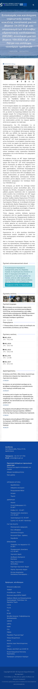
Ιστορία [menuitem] (13, 493)
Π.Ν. (8, 629)
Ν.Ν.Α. (9, 640)
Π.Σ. (8, 610)
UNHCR (9, 621)
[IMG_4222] (19, 299)
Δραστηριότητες (24, 51)
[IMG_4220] (12, 299)
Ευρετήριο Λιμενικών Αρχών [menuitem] (20, 566)
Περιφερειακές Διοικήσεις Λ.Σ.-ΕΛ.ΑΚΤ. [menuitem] (19, 514)
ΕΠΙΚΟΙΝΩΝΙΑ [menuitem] (11, 542)
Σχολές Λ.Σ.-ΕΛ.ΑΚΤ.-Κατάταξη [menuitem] (21, 520)
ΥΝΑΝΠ (9, 589)
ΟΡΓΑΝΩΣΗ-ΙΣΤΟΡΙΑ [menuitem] (13, 482)
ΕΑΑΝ (9, 626)
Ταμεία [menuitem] (13, 496)
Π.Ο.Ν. (9, 608)
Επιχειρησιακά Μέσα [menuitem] (17, 490)
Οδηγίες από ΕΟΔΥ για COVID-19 (17, 649)
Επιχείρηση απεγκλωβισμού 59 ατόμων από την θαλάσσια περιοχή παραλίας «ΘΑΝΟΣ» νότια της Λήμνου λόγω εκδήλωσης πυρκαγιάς (18, 411)
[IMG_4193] (25, 299)
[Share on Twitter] (17, 82)
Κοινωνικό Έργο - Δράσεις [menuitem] (19, 535)
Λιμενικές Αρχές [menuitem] (16, 554)
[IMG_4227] (32, 299)
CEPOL (9, 624)
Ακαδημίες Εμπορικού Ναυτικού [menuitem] (18, 558)
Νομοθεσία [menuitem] (14, 538)
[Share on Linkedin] (25, 82)
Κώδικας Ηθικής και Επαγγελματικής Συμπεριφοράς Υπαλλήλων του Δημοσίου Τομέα (19, 600)
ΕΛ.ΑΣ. (9, 613)
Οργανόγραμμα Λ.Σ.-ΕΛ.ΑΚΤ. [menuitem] (20, 518)
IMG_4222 (7, 349)
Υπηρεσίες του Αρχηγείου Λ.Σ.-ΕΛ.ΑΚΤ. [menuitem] (21, 545)
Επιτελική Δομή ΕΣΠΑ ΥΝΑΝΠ (16, 595)
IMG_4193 (7, 356)
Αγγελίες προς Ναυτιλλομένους (17, 643)
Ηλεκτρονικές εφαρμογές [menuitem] (19, 527)
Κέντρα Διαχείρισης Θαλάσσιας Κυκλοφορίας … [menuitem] (20, 573)
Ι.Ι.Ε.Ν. (9, 605)
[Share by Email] (29, 82)
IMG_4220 (7, 343)
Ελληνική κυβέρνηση (13, 587)
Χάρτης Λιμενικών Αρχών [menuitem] (19, 569)
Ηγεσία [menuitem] (13, 502)
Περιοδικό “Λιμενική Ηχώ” (15, 635)
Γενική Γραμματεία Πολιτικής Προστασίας (16, 653)
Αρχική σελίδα (14, 51)
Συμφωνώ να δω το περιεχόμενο (18, 285)
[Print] (33, 82)
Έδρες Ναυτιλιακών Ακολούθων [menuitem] (17, 563)
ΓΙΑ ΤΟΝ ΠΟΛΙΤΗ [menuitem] (12, 524)
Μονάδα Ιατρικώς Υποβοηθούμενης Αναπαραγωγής (18, 617)
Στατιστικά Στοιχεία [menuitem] (17, 532)
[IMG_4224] (6, 299)
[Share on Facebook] (21, 82)
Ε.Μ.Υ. (9, 646)
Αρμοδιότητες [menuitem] (15, 485)
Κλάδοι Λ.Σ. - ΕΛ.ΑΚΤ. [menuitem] (17, 510)
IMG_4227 (7, 362)
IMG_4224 (7, 337)
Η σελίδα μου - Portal (14, 592)
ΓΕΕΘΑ (9, 632)
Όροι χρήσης (11, 475)
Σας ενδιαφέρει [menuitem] (16, 530)
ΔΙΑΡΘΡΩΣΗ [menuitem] (11, 499)
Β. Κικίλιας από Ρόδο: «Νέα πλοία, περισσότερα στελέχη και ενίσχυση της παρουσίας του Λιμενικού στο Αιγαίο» (18, 376)
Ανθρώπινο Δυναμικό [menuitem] (17, 488)
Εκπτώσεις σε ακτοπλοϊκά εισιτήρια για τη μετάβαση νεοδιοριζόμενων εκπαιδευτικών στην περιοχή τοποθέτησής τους (18, 386)
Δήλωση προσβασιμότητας (15, 472)
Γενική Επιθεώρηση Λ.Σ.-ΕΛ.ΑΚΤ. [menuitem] (19, 506)
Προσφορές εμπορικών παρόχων (17, 656)
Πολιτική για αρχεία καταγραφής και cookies (19, 468)
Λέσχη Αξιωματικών (13, 638)
